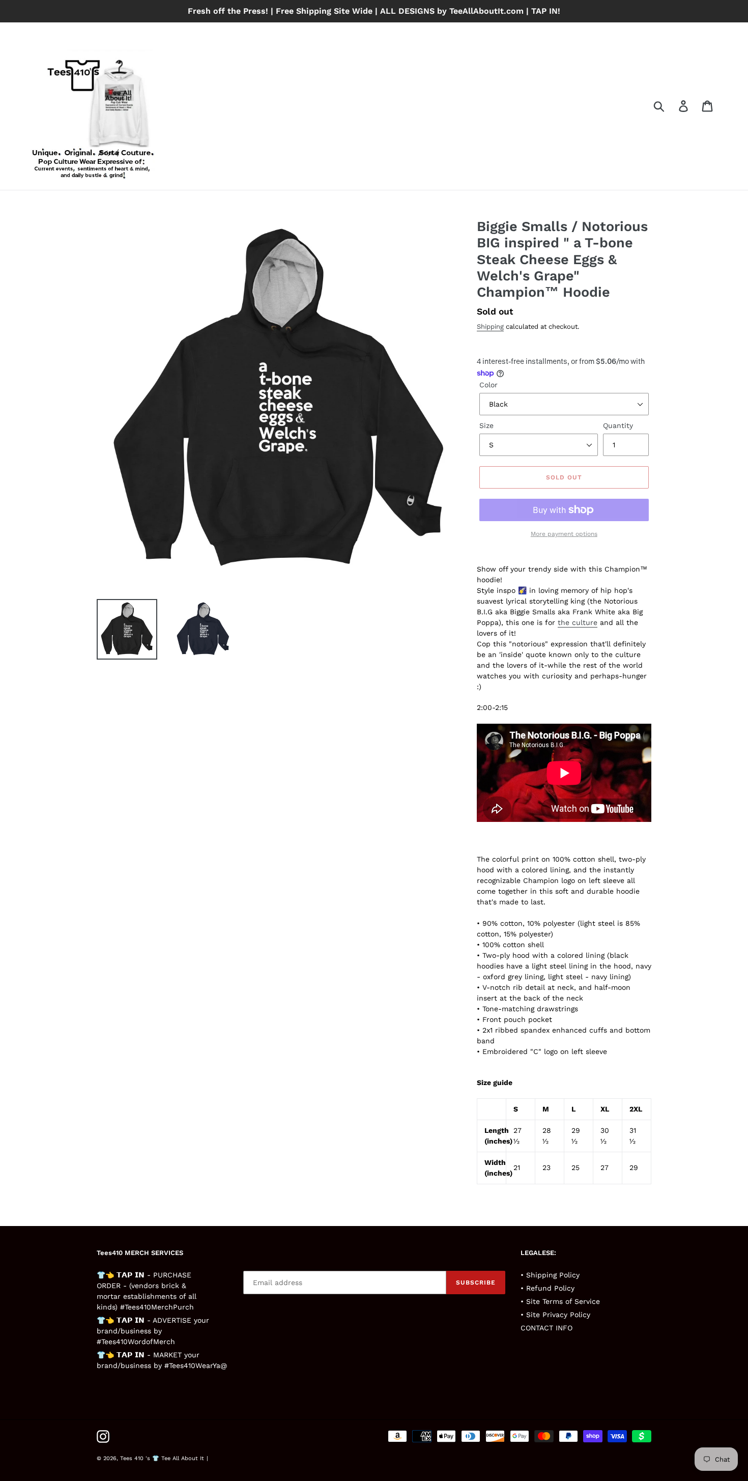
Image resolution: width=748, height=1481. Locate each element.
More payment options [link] (564, 533)
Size (486, 425)
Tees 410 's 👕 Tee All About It (162, 1458)
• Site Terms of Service (560, 1301)
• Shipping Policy (550, 1275)
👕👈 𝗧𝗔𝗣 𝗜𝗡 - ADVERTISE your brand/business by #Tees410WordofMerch (153, 1331)
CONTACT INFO (546, 1328)
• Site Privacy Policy (555, 1315)
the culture (577, 622)
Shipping (490, 326)
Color (488, 385)
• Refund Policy (547, 1288)
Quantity (618, 425)
